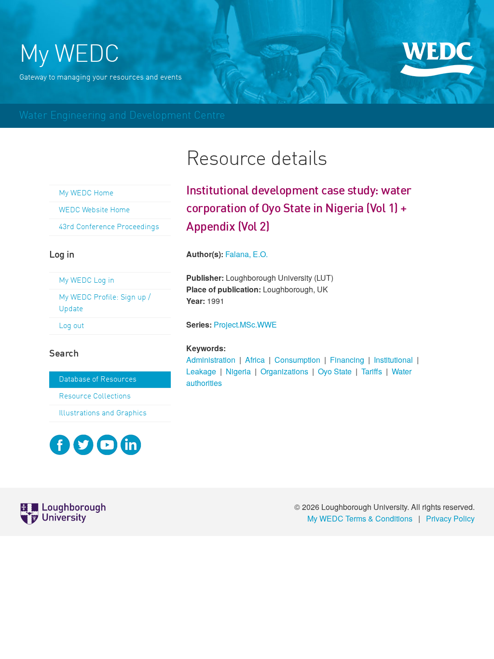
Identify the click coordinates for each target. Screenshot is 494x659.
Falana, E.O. (246, 254)
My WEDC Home (86, 193)
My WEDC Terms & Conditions (359, 518)
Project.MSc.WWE (245, 324)
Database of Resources (98, 380)
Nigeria (238, 371)
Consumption (297, 359)
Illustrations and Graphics (103, 413)
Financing (347, 359)
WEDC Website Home (94, 210)
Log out (71, 326)
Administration (210, 359)
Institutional (393, 359)
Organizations (284, 371)
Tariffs (371, 371)
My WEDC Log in (86, 281)
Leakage (201, 371)
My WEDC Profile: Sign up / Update (105, 303)
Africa (255, 359)
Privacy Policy (450, 518)
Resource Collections (95, 396)
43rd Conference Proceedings (109, 227)
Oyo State (335, 371)
